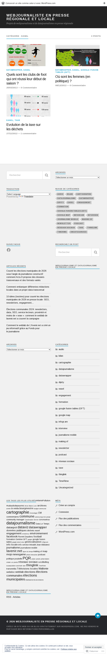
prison (33, 559)
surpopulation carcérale (14, 566)
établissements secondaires (34, 580)
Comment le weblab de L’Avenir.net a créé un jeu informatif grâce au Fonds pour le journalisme (28, 328)
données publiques (16, 530)
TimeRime (62, 232)
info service (23, 545)
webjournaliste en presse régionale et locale (37, 17)
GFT (25, 539)
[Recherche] (46, 175)
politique (10, 559)
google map (63, 215)
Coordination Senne (31, 520)
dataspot (11, 527)
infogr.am (79, 215)
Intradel (32, 545)
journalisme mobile (67, 219)
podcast (79, 223)
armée (8, 508)
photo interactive (31, 555)
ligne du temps (28, 551)
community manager (15, 519)
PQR (27, 558)
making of (87, 219)
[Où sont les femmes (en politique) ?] (77, 55)
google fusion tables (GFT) (72, 211)
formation (62, 206)
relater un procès (12, 562)
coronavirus (44, 519)
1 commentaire (28, 133)
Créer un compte (67, 505)
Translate (28, 196)
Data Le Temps (42, 524)
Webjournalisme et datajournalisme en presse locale (76, 266)
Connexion (64, 512)
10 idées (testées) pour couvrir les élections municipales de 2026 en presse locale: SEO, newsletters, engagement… (27, 299)
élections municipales (21, 577)
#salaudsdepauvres (15, 506)
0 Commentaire (29, 87)
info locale (12, 544)
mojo (9, 554)
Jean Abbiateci (43, 545)
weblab (19, 571)
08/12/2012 (60, 85)
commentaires (12, 517)
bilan (70, 194)
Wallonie (43, 568)
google (30, 539)
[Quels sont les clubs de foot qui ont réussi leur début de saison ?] (28, 55)
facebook (11, 536)
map (45, 551)
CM (40, 512)
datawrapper (14, 70)
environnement (39, 533)
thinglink (92, 227)
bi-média (15, 508)
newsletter (63, 223)
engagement (84, 202)
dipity (60, 202)
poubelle (18, 559)
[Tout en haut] (98, 615)
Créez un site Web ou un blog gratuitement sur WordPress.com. (43, 626)
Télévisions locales (27, 568)
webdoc (10, 572)
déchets (30, 530)
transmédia (11, 569)
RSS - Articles (13, 597)
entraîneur (25, 534)
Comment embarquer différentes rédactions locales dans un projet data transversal (27, 288)
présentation (45, 559)
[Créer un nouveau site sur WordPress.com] (53, 3)
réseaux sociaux (66, 227)
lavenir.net (14, 551)
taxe (17, 120)
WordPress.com (67, 532)
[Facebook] (8, 248)
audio (60, 194)
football (37, 536)
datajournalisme (66, 198)
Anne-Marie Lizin (31, 506)
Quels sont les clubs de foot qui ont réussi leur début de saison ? (26, 79)
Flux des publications (69, 518)
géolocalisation (33, 542)
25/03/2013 (12, 87)
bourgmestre (26, 508)
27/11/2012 (11, 133)
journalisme (13, 547)
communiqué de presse (42, 517)
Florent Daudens (25, 537)
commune (27, 516)
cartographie (83, 194)
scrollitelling (43, 562)
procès (38, 559)
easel (27, 70)
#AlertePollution (43, 500)
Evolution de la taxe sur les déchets (23, 127)
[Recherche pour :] (28, 175)
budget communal (40, 508)
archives (42, 505)
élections (29, 571)
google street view (18, 542)
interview (93, 215)
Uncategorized (78, 232)
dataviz (23, 527)
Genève (19, 539)
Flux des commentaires (70, 525)
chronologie (33, 513)
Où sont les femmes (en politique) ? (72, 79)
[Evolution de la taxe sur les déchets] (28, 105)
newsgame (19, 554)
